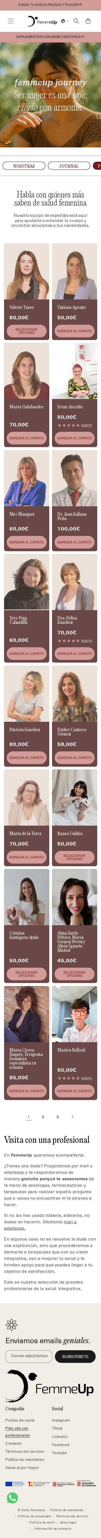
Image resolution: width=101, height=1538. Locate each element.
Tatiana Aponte (71, 308)
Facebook (61, 1444)
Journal (69, 166)
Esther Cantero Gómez (71, 732)
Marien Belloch (71, 1050)
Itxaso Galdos (70, 834)
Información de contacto (52, 1528)
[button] (11, 20)
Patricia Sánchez (24, 730)
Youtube (59, 1452)
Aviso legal (68, 1522)
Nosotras (24, 166)
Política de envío (42, 1522)
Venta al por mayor (22, 1467)
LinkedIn (60, 1436)
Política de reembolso (25, 1459)
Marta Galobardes (26, 407)
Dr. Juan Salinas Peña (71, 516)
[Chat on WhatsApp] (12, 1497)
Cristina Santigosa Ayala (24, 936)
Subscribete (75, 1356)
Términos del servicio (24, 1451)
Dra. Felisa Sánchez (67, 621)
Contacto (13, 1443)
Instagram (61, 1420)
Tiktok (57, 1428)
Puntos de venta (20, 1420)
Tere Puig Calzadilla (18, 621)
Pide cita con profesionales (17, 1431)
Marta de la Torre (25, 834)
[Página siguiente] (72, 1117)
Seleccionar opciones (26, 331)
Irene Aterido (70, 407)
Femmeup (37, 1510)
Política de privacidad (34, 1516)
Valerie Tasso (21, 308)
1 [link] (28, 1117)
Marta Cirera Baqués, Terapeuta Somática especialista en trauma (26, 1059)
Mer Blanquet (21, 514)
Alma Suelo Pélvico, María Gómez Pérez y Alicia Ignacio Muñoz (71, 942)
